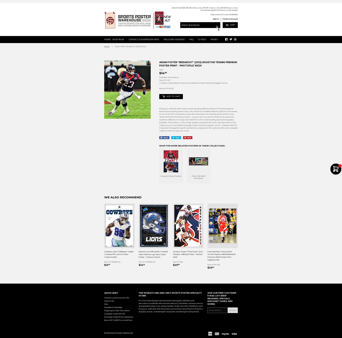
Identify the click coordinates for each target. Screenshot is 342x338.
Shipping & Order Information (117, 310)
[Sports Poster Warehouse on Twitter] (231, 40)
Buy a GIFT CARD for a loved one (118, 320)
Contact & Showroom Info (144, 39)
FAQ (191, 39)
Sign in (216, 19)
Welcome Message (174, 39)
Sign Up (232, 310)
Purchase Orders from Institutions (118, 317)
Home (107, 46)
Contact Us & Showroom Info (116, 298)
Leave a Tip (109, 301)
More (214, 39)
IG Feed (202, 39)
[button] (200, 30)
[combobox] (200, 25)
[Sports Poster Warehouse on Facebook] (226, 40)
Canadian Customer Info (114, 314)
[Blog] (235, 40)
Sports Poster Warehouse (122, 333)
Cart (232, 25)
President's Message (113, 307)
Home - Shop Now (114, 39)
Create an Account (230, 19)
